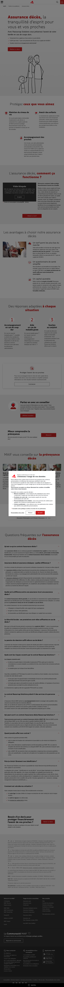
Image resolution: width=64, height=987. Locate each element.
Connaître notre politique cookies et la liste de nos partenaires (29, 508)
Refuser (30, 512)
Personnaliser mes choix (17, 512)
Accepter (40, 512)
